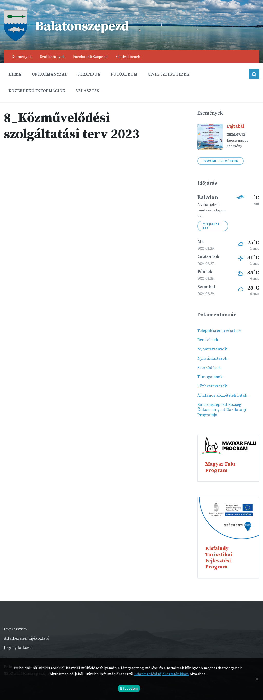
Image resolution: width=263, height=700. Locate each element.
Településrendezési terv (219, 330)
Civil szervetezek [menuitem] (168, 74)
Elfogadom (129, 688)
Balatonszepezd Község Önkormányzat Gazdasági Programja (221, 409)
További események (220, 161)
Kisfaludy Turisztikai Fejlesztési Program (218, 557)
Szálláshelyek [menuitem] (52, 56)
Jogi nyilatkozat (18, 647)
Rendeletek (207, 339)
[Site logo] (15, 40)
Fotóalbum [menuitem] (124, 74)
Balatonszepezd (82, 26)
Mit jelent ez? (211, 226)
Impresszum (15, 629)
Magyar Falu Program (220, 467)
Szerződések (209, 367)
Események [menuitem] (22, 56)
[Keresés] (254, 74)
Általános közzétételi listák (222, 395)
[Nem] (256, 679)
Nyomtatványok (212, 349)
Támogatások (209, 376)
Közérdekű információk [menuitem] (36, 91)
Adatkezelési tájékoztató (26, 638)
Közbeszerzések (212, 386)
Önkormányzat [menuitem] (49, 74)
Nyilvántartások (212, 358)
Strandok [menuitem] (88, 74)
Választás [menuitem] (87, 91)
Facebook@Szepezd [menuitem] (90, 56)
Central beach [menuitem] (128, 56)
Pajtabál (235, 126)
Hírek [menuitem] (15, 74)
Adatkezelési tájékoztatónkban (161, 673)
